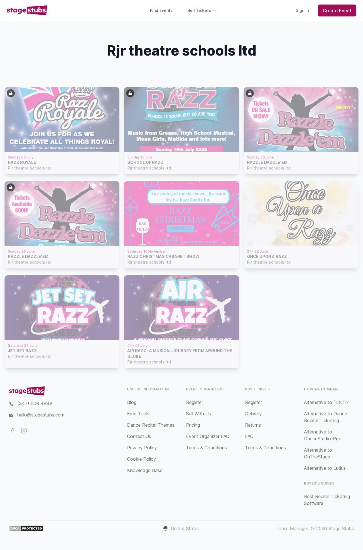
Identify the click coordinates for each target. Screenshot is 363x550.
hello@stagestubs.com (40, 415)
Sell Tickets (199, 10)
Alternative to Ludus (325, 468)
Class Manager (292, 528)
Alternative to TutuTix (326, 402)
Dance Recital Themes (150, 425)
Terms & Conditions (206, 447)
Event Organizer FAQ (207, 436)
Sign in (302, 10)
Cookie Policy (141, 459)
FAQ (249, 436)
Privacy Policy (142, 447)
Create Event (337, 10)
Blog (131, 402)
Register (194, 402)
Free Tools (138, 413)
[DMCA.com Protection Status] (26, 528)
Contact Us (139, 436)
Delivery (253, 413)
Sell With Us (198, 413)
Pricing (193, 425)
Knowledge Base (144, 470)
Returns (253, 425)
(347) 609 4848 (34, 403)
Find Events (161, 10)
